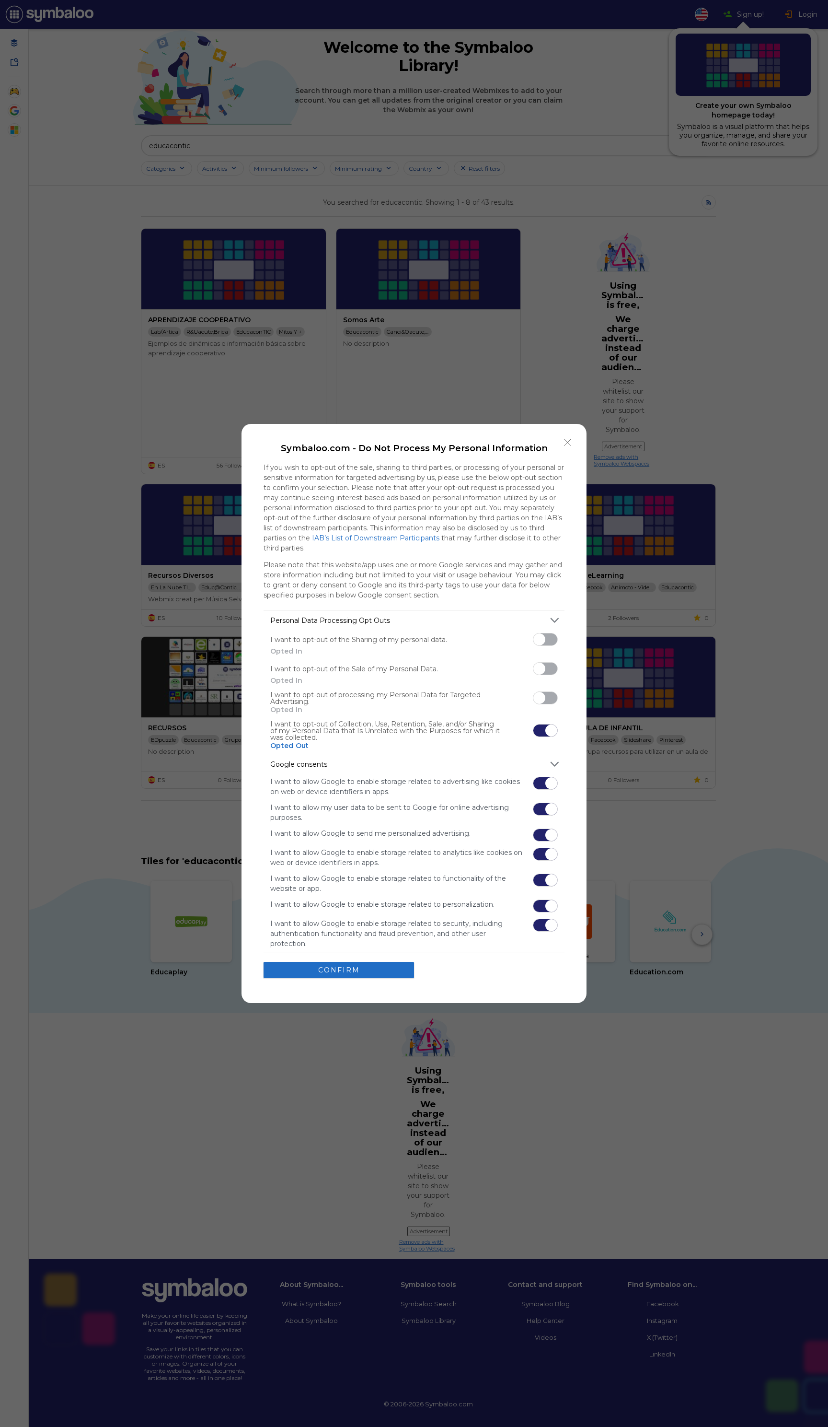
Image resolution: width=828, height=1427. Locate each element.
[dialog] (414, 713)
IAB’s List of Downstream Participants (375, 538)
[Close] (568, 442)
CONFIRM (339, 970)
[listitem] (414, 620)
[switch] (545, 639)
